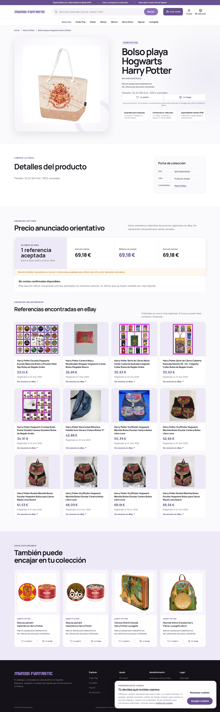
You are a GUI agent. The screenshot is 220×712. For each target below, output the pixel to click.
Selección (66, 22)
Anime (93, 22)
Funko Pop (80, 22)
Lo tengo (187, 97)
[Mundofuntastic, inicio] (29, 12)
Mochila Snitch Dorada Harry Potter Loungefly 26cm (178, 624)
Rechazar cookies (200, 692)
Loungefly (153, 22)
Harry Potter (127, 22)
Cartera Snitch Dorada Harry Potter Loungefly (126, 624)
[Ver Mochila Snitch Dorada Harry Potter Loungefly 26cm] (183, 592)
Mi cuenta (123, 678)
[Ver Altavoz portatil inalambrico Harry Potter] (37, 592)
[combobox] (100, 11)
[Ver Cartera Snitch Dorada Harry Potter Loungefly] (134, 592)
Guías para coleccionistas (160, 678)
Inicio (17, 30)
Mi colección (94, 692)
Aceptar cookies (200, 701)
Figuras (141, 22)
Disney (103, 22)
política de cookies (164, 703)
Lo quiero (144, 97)
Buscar (151, 11)
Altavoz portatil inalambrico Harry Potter (30, 624)
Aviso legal (184, 678)
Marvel (114, 22)
